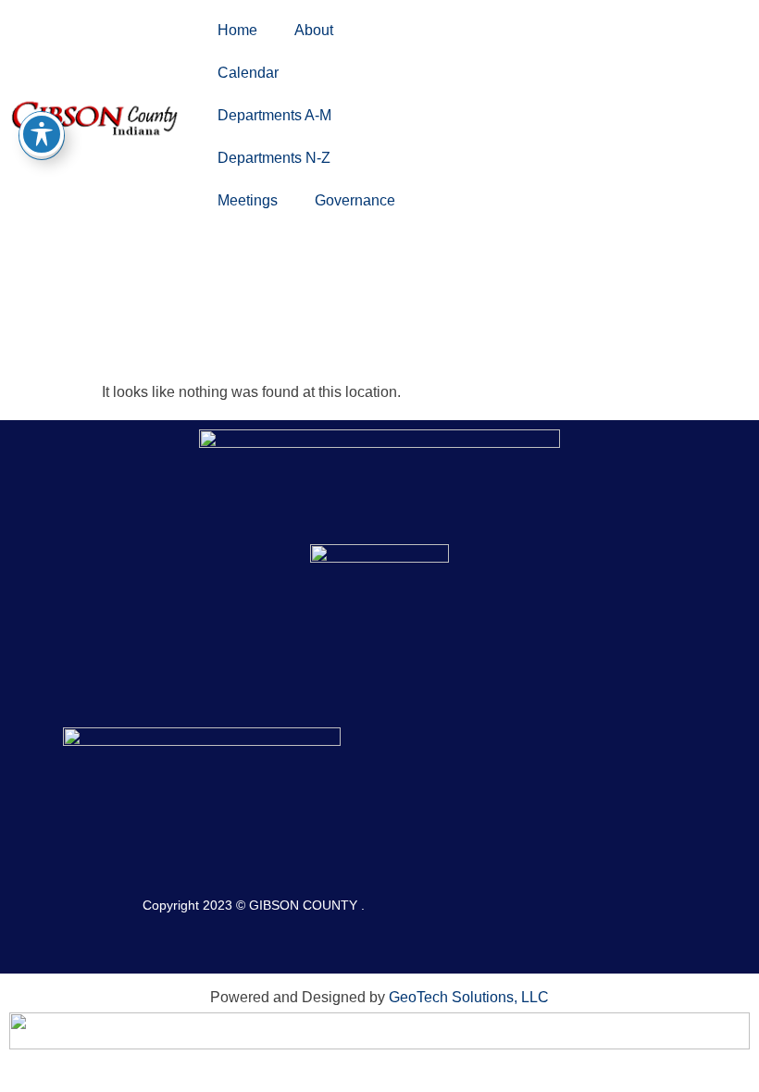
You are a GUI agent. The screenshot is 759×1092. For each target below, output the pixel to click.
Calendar (248, 73)
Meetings (248, 200)
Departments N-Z (274, 158)
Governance (355, 200)
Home (237, 30)
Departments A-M (274, 115)
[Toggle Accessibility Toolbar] (41, 134)
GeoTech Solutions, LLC (469, 997)
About (313, 30)
